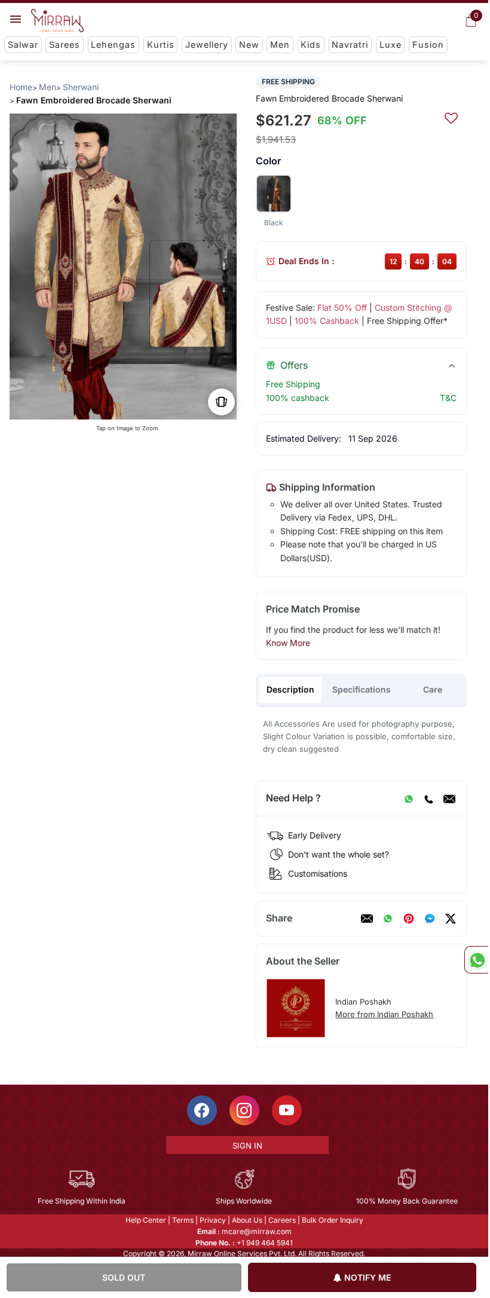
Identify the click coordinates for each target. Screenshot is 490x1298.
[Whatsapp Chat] (476, 960)
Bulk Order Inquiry (332, 1220)
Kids (311, 44)
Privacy (213, 1220)
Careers (282, 1220)
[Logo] (57, 21)
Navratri (350, 44)
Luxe (390, 44)
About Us (247, 1220)
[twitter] (451, 918)
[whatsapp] (388, 918)
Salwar (23, 44)
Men (280, 44)
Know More (288, 643)
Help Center (145, 1220)
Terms (183, 1220)
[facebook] (430, 918)
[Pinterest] (409, 918)
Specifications (361, 689)
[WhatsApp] (409, 798)
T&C (448, 398)
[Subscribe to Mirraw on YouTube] (287, 1110)
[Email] (449, 798)
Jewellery (206, 44)
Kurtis (160, 44)
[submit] (451, 116)
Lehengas (113, 44)
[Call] (428, 798)
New (249, 44)
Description (290, 689)
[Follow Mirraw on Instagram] (244, 1110)
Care (432, 689)
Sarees (64, 44)
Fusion (428, 44)
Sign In (247, 1145)
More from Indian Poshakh (384, 1014)
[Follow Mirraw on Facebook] (202, 1110)
